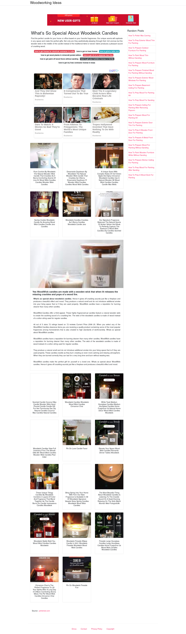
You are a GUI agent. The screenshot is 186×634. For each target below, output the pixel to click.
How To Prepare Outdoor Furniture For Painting (138, 49)
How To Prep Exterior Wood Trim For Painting (141, 41)
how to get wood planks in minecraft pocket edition (61, 55)
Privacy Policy (96, 629)
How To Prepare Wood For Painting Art (139, 116)
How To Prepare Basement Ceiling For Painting (139, 86)
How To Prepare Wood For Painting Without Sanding (139, 146)
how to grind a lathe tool (109, 51)
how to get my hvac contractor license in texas (77, 62)
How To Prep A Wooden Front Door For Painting (140, 131)
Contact (84, 629)
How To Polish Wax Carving (139, 35)
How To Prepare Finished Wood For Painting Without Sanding (141, 71)
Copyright (110, 629)
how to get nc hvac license (87, 51)
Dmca (74, 629)
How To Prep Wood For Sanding (141, 100)
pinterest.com (44, 610)
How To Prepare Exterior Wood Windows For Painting (140, 79)
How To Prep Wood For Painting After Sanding (141, 168)
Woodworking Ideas (45, 2)
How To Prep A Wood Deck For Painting (140, 176)
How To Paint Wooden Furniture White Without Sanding (141, 153)
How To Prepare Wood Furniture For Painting (141, 64)
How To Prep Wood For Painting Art (141, 94)
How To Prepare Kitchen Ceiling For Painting (141, 161)
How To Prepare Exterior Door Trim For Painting (140, 123)
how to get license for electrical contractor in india (54, 51)
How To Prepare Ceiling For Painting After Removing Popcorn (139, 107)
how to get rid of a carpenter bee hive (98, 55)
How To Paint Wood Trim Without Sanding (138, 56)
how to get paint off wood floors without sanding (59, 59)
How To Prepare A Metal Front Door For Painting (140, 138)
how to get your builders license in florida (97, 59)
